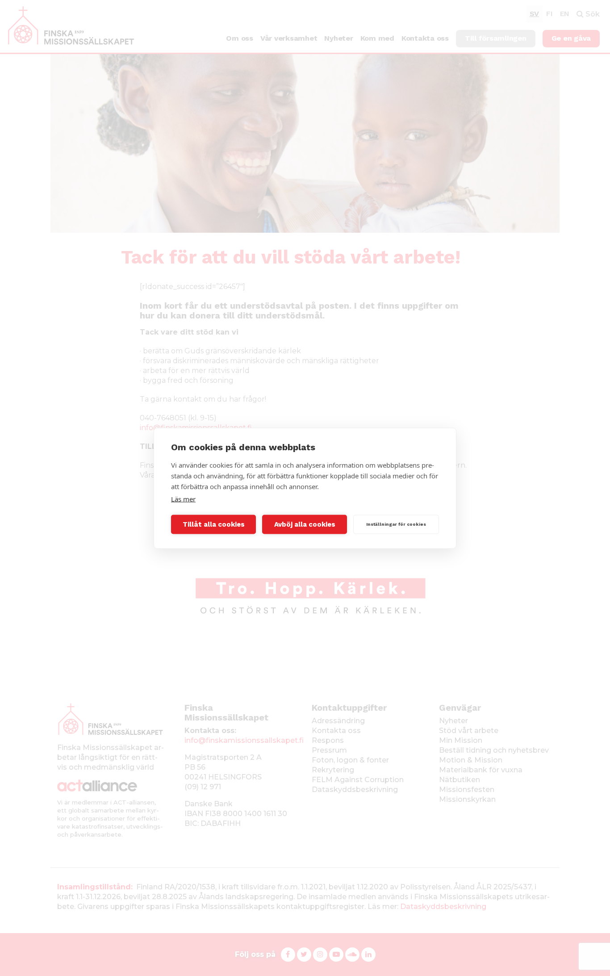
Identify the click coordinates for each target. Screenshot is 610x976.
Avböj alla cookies (304, 524)
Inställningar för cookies (396, 524)
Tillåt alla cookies (214, 524)
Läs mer (183, 498)
